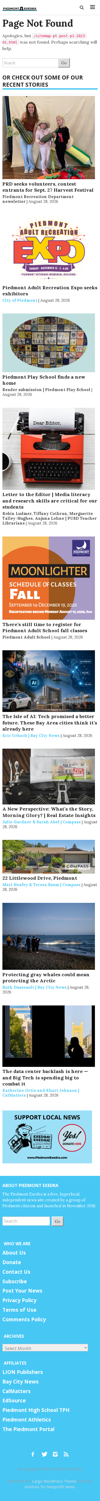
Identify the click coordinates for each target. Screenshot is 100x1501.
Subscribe (14, 1281)
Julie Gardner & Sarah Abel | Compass (41, 821)
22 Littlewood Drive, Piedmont (39, 878)
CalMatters (16, 1391)
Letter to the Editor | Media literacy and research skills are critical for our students (49, 500)
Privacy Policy (19, 1300)
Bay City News (20, 1381)
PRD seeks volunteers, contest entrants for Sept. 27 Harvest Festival (48, 187)
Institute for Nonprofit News (50, 1486)
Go (64, 62)
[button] (82, 7)
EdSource (14, 1400)
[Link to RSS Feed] (66, 1452)
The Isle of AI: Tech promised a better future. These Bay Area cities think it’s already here (49, 722)
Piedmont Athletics (26, 1419)
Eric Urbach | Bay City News (31, 735)
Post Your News (22, 1290)
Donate (11, 1262)
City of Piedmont (19, 300)
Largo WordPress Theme (54, 1481)
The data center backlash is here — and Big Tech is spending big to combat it (45, 1077)
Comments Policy (24, 1319)
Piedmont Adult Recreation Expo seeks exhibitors (49, 290)
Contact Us (16, 1271)
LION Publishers (22, 1372)
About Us (14, 1252)
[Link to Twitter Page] (45, 1452)
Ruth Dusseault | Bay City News (34, 987)
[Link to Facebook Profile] (34, 1452)
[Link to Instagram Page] (57, 1452)
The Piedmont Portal (28, 1429)
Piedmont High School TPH (36, 1410)
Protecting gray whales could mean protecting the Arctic (46, 977)
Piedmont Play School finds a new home (43, 380)
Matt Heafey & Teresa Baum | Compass (41, 884)
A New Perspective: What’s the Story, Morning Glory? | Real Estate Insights (48, 812)
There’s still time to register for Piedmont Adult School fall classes (44, 627)
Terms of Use (19, 1309)
